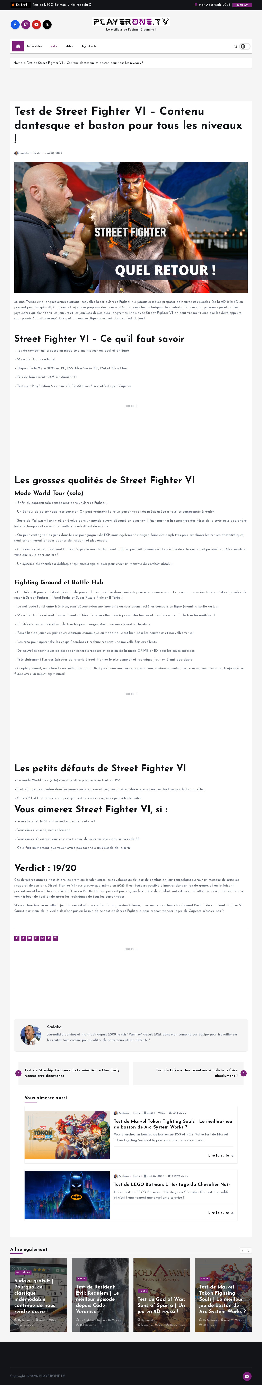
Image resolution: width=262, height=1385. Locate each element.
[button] (243, 1251)
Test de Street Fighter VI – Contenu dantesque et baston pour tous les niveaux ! (85, 63)
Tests (53, 46)
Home (18, 63)
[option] (38, 1295)
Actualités (35, 46)
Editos (68, 46)
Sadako (24, 153)
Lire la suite (219, 1155)
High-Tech (88, 46)
